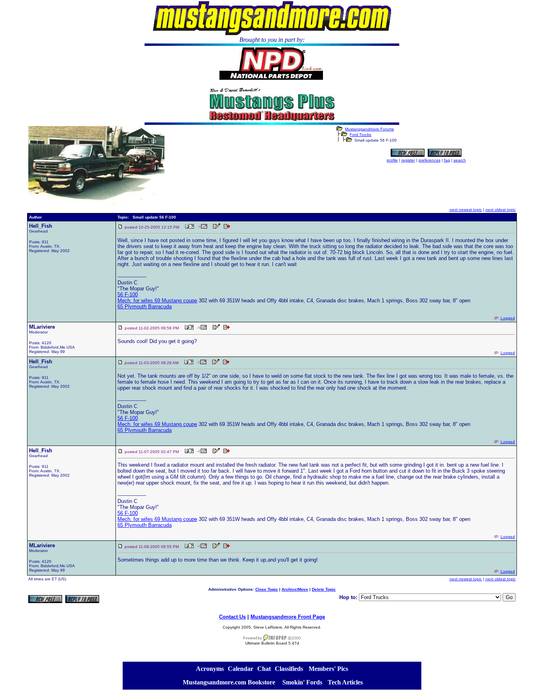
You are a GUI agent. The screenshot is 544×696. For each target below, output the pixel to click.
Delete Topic (324, 589)
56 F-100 (127, 295)
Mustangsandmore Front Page (287, 617)
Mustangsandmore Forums (369, 129)
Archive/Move (295, 589)
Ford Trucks (360, 134)
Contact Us (232, 617)
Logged (508, 318)
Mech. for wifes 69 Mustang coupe (157, 301)
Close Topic (266, 589)
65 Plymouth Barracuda (144, 307)
